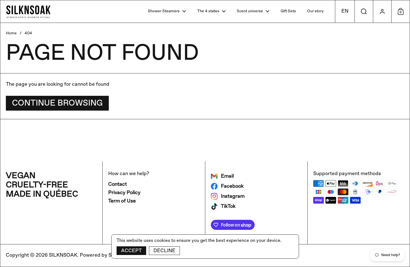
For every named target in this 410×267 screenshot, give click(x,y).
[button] (344, 11)
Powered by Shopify (103, 255)
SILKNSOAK (63, 255)
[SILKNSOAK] (28, 11)
